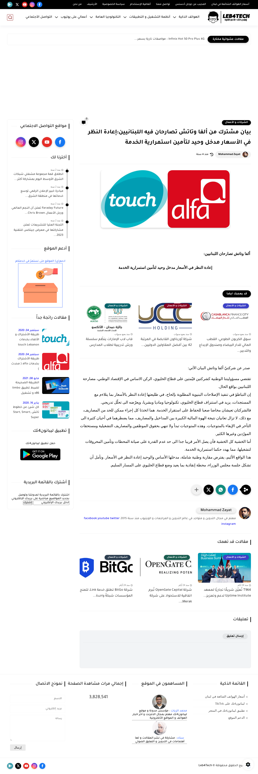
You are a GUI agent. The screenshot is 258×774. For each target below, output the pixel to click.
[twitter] (17, 4)
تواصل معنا (163, 4)
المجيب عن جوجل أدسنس (190, 4)
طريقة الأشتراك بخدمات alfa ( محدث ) (25, 364)
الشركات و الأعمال (236, 122)
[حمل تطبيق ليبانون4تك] (40, 462)
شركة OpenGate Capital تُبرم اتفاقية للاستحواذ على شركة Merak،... (170, 596)
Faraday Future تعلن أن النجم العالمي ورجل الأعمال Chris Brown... (37, 211)
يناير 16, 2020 (31, 403)
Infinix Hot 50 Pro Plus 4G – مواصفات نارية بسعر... (169, 39)
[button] (233, 490)
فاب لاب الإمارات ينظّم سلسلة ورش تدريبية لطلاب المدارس (109, 342)
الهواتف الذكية (189, 17)
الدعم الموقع (236, 717)
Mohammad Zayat (229, 154)
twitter (115, 518)
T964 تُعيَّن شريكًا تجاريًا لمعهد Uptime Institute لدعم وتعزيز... (227, 593)
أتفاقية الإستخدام (140, 4)
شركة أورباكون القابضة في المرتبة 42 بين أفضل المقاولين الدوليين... (166, 342)
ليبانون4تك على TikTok (230, 703)
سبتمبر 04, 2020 (28, 330)
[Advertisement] (129, 83)
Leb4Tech (205, 765)
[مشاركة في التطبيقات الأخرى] (196, 490)
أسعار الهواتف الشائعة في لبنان (230, 4)
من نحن (77, 4)
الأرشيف (92, 4)
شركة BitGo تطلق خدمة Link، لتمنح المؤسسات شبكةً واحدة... (106, 593)
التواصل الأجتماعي (39, 17)
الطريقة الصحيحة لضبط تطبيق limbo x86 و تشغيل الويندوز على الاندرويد (25, 388)
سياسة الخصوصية (113, 4)
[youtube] (24, 4)
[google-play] (9, 4)
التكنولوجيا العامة (108, 17)
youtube (103, 518)
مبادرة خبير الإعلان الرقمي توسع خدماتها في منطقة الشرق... (42, 194)
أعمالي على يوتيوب (74, 17)
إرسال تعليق (235, 636)
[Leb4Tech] (229, 17)
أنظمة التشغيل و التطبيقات (149, 17)
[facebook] (39, 4)
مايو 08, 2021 (31, 378)
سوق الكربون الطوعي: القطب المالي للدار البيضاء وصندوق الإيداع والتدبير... (225, 345)
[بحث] (10, 17)
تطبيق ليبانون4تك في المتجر (226, 710)
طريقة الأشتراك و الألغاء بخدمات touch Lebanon (27, 340)
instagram (228, 524)
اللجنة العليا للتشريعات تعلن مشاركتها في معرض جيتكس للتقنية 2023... (38, 230)
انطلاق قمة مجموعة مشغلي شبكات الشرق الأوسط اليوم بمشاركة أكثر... (38, 177)
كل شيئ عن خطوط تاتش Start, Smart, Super (26, 412)
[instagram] (32, 4)
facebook (90, 518)
